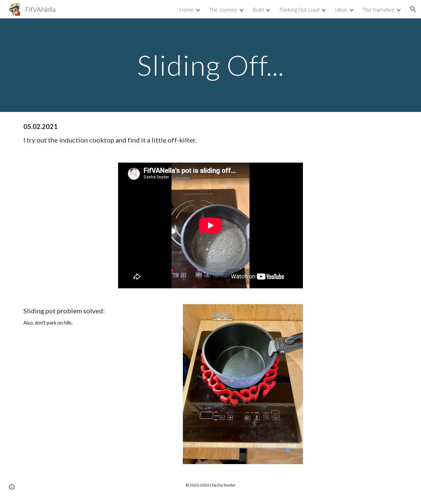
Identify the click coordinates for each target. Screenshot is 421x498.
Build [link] (258, 9)
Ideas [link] (341, 9)
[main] (210, 65)
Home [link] (186, 9)
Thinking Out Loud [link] (299, 9)
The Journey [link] (223, 9)
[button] (413, 9)
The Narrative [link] (378, 9)
